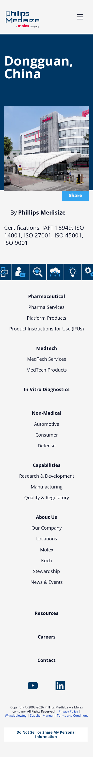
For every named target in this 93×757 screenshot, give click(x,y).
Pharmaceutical (46, 296)
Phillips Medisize (22, 19)
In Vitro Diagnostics (46, 389)
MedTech (46, 348)
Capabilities (46, 465)
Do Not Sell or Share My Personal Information (46, 734)
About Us (46, 517)
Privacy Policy (68, 711)
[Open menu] (80, 16)
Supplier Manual (41, 715)
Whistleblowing (16, 715)
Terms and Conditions (72, 715)
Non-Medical (46, 413)
